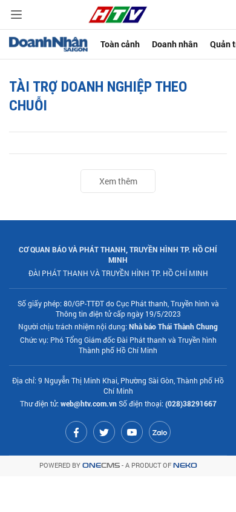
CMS (101, 466)
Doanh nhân (175, 44)
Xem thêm (118, 181)
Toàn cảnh (120, 44)
